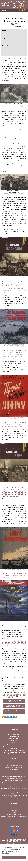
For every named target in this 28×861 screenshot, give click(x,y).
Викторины (5, 53)
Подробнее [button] (5, 853)
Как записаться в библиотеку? (14, 806)
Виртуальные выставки (8, 50)
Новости (4, 30)
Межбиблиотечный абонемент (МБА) (14, 767)
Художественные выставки (14, 814)
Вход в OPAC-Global (14, 799)
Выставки (4, 42)
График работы (14, 732)
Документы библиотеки (14, 734)
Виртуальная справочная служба (14, 765)
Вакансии (14, 742)
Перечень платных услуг (14, 769)
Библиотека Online (14, 761)
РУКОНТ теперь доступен (14, 786)
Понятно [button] (14, 857)
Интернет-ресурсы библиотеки (14, 778)
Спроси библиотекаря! (14, 763)
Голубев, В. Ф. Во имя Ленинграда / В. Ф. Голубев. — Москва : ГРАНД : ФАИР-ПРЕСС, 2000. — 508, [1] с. (14, 644)
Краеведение (5, 34)
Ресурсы (14, 774)
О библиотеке (14, 729)
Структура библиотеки (14, 736)
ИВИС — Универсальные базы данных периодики (14, 776)
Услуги (14, 758)
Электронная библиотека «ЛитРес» (14, 780)
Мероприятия (5, 38)
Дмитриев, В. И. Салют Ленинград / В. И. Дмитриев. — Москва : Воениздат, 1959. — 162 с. (14, 575)
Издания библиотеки (7, 46)
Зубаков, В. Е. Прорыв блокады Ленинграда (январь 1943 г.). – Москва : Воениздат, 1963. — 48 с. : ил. (14, 424)
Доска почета (14, 740)
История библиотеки (14, 738)
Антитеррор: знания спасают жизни (14, 820)
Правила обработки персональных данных (14, 750)
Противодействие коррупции (14, 744)
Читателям (14, 803)
